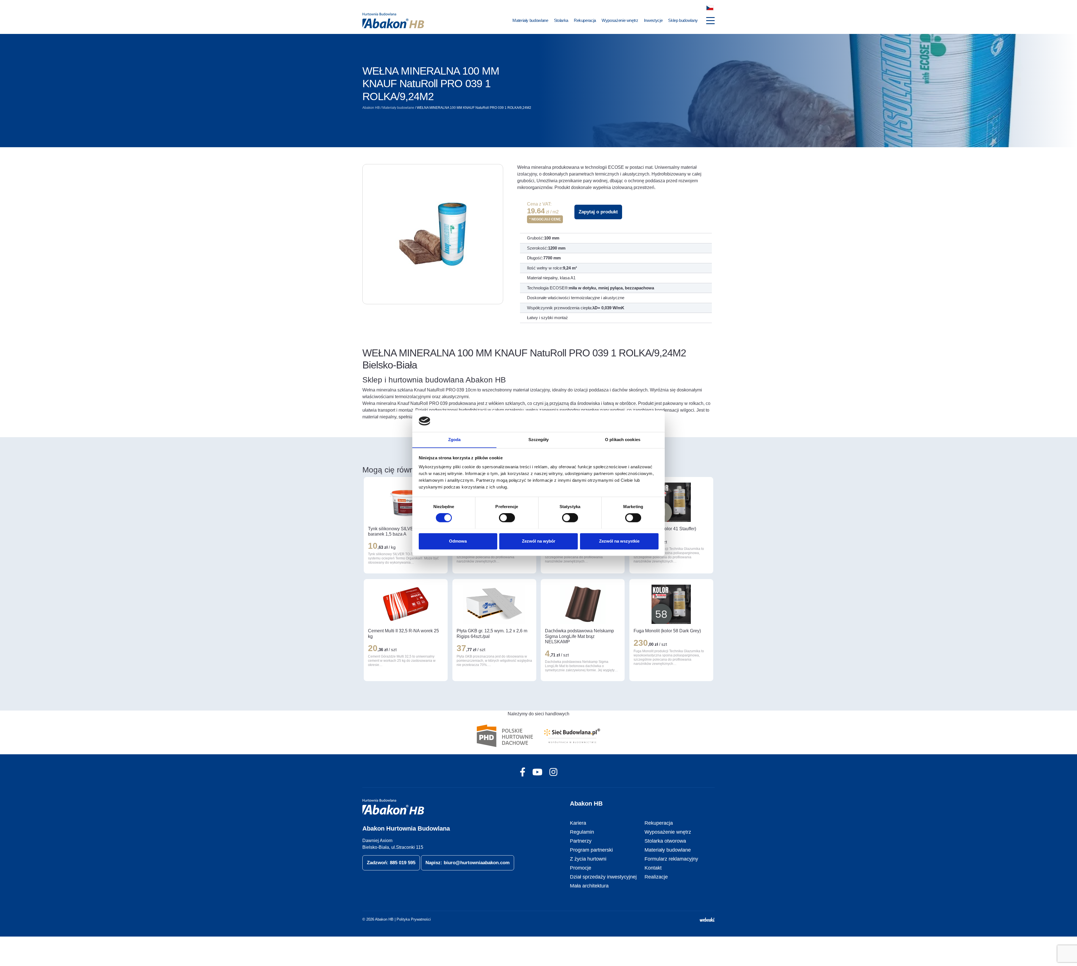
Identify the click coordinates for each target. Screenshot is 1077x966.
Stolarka (561, 20)
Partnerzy (581, 841)
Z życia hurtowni (588, 859)
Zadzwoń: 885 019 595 (391, 862)
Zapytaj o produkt (598, 212)
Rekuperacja (585, 20)
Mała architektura (589, 886)
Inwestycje (653, 20)
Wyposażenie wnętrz (620, 20)
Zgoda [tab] (454, 439)
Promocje (580, 868)
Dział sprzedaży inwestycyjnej (603, 877)
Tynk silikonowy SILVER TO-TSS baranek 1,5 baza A (401, 531)
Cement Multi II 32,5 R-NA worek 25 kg (403, 633)
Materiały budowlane (530, 20)
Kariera (578, 823)
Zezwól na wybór (538, 541)
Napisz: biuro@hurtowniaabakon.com (467, 862)
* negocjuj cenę (545, 219)
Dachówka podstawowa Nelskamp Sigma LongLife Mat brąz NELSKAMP (579, 636)
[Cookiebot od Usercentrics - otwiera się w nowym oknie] (634, 421)
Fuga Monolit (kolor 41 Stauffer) (665, 528)
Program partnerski (591, 850)
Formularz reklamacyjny (671, 859)
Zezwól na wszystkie (619, 541)
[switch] (507, 517)
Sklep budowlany (683, 20)
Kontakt (653, 868)
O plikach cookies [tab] (622, 439)
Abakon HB (371, 108)
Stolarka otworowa (665, 841)
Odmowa (458, 541)
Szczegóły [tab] (538, 439)
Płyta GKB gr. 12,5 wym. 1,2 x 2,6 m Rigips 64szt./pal (492, 633)
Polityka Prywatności (414, 919)
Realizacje (656, 877)
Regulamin (582, 832)
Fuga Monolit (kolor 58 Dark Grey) (667, 630)
